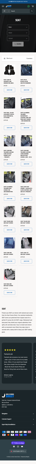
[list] (18, 363)
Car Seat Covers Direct (15, 456)
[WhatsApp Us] (29, 6)
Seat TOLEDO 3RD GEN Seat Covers (8, 222)
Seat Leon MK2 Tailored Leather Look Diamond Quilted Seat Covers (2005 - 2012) (26, 154)
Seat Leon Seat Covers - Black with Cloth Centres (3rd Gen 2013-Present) (26, 189)
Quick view (9, 90)
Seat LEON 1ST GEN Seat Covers (25, 253)
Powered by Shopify (25, 456)
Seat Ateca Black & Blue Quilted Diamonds (26, 81)
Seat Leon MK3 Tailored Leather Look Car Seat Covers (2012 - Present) (9, 154)
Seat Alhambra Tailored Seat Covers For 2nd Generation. (8, 189)
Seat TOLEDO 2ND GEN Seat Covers (25, 222)
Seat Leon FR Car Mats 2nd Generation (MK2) (9, 81)
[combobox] (22, 11)
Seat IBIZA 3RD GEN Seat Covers (8, 284)
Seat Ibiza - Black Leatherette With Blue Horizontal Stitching (9, 115)
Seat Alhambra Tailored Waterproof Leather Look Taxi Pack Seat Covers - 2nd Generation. (26, 116)
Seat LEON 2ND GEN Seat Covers (8, 253)
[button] (3, 6)
